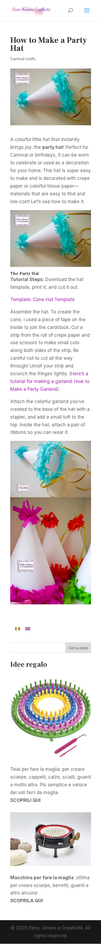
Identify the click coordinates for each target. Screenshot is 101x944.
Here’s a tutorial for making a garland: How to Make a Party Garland (49, 381)
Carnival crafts (23, 58)
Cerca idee (78, 648)
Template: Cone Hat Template (42, 299)
